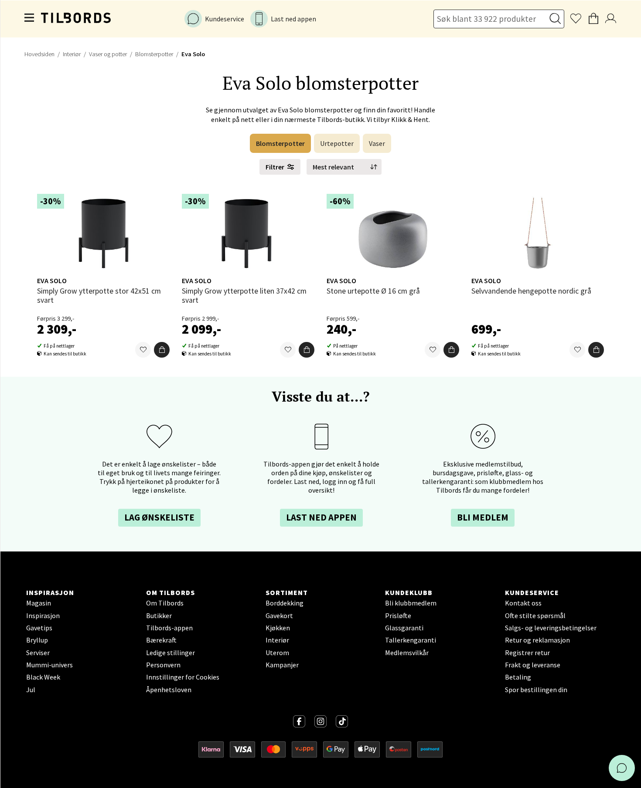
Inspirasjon (43, 615)
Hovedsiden (39, 54)
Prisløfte (398, 615)
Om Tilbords (165, 603)
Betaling (518, 677)
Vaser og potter (108, 54)
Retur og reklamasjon (537, 640)
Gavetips (39, 627)
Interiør (72, 54)
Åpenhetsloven (168, 689)
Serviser (38, 652)
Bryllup (37, 640)
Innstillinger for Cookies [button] (182, 677)
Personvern (163, 664)
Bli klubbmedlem (410, 603)
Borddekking (284, 603)
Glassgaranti (404, 627)
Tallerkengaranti (410, 640)
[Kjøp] (162, 350)
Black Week (43, 677)
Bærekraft (161, 640)
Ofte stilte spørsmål (535, 615)
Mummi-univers (49, 664)
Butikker (159, 615)
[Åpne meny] (29, 19)
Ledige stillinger (170, 652)
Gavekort (279, 615)
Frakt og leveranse (532, 664)
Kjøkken (278, 627)
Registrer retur (527, 652)
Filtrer (275, 166)
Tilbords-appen (169, 627)
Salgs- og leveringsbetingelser (551, 627)
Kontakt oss (523, 603)
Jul (30, 689)
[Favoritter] (143, 350)
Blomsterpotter (154, 54)
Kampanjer (282, 664)
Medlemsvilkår (407, 652)
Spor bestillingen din (536, 689)
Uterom (277, 652)
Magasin (38, 603)
